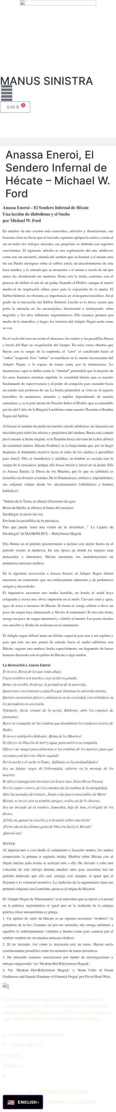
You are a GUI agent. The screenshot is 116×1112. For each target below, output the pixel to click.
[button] (58, 141)
